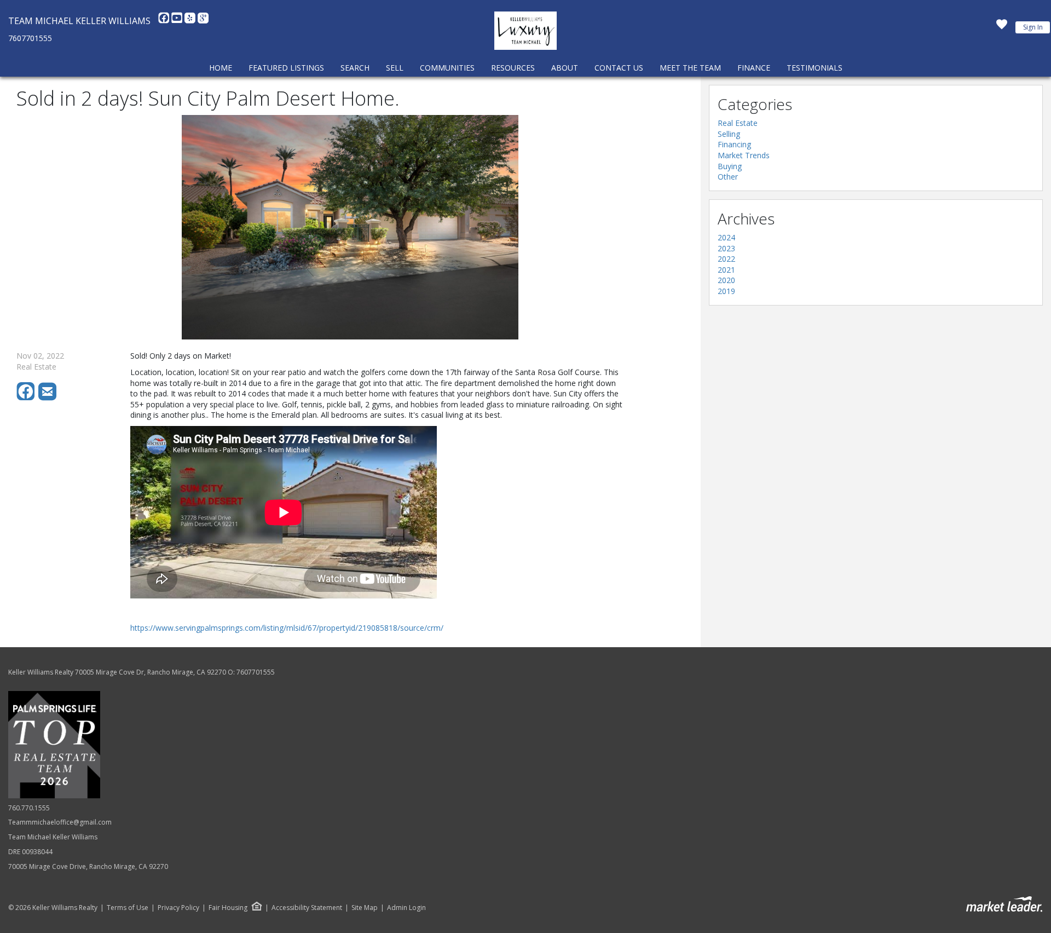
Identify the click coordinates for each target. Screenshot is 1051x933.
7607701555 (30, 38)
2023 (726, 248)
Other (728, 176)
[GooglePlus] (203, 21)
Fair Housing (228, 907)
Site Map (364, 907)
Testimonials (814, 67)
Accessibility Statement (307, 907)
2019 (726, 291)
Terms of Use (127, 907)
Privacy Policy (178, 907)
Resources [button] (513, 67)
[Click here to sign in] (1001, 27)
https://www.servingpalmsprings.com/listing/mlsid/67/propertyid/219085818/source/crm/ (286, 628)
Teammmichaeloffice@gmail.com (60, 822)
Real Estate (738, 123)
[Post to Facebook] (27, 398)
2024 (726, 237)
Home (220, 67)
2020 (726, 280)
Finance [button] (753, 67)
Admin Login (406, 907)
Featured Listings (286, 67)
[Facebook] (164, 21)
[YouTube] (177, 21)
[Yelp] (191, 21)
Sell (394, 67)
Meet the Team (690, 67)
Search (354, 67)
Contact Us (618, 67)
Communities (447, 67)
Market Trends (744, 155)
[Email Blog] (48, 398)
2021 (726, 269)
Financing (734, 144)
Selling (729, 134)
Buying (730, 166)
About (564, 67)
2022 (726, 259)
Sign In (1033, 27)
